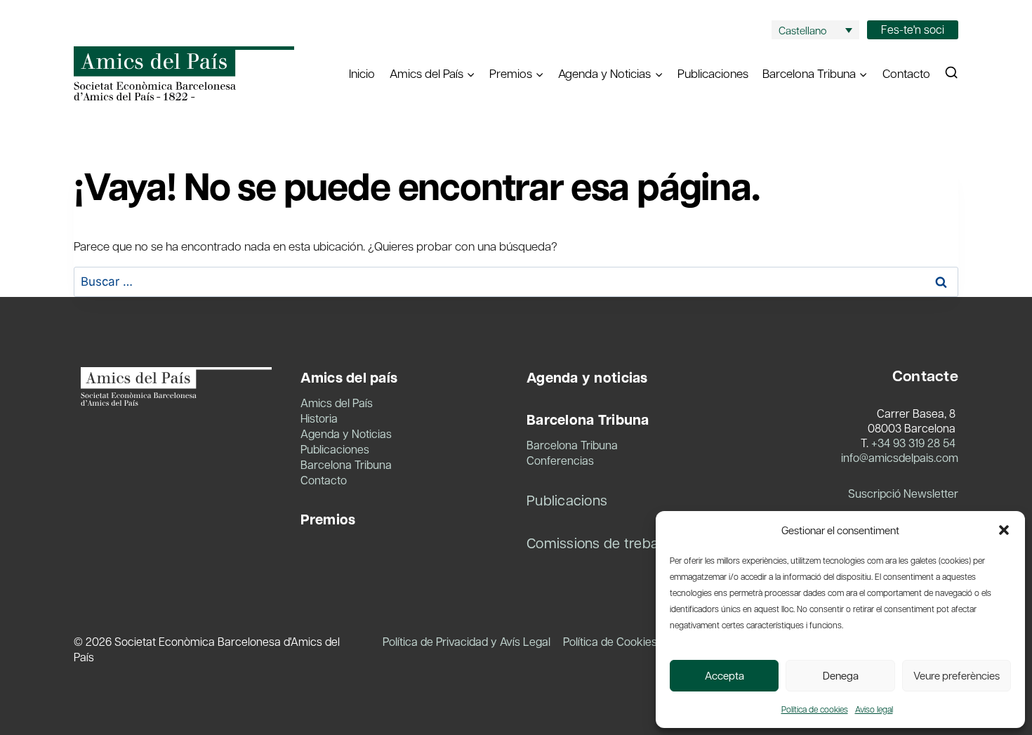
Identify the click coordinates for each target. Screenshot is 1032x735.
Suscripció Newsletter (903, 493)
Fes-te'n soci (912, 29)
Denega (841, 675)
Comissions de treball (596, 543)
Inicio (362, 73)
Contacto (906, 73)
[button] (1004, 530)
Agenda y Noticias (346, 433)
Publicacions (567, 500)
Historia (319, 418)
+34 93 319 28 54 (913, 442)
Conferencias (560, 460)
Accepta (724, 675)
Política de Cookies (610, 641)
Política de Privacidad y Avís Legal (466, 641)
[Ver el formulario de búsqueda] (951, 73)
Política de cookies (814, 709)
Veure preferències (956, 675)
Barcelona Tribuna (346, 464)
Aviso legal (874, 709)
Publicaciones (712, 73)
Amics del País (336, 402)
